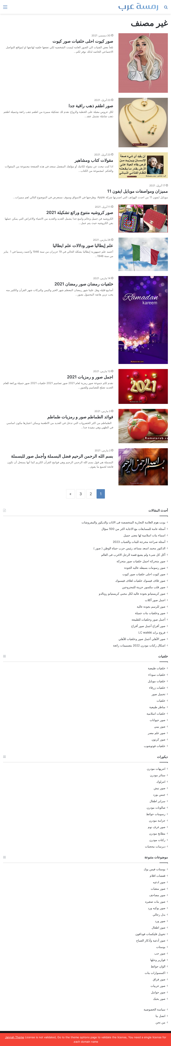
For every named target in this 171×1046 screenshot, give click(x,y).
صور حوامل (158, 992)
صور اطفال (158, 927)
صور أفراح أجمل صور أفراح (148, 626)
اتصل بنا (160, 1016)
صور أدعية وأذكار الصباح (150, 940)
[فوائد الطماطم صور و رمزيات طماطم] (143, 426)
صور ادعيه (159, 882)
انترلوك (160, 781)
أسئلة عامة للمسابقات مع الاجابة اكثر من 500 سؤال (133, 529)
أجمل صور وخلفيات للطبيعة (148, 619)
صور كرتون (158, 739)
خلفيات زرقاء (157, 687)
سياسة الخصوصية (154, 1009)
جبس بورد (159, 794)
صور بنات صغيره (155, 901)
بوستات (160, 947)
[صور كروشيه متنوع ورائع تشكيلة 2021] (143, 218)
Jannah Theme (14, 1037)
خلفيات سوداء (156, 674)
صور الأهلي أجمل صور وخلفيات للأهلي (141, 639)
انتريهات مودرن (156, 768)
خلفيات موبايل (156, 681)
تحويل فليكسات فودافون (150, 934)
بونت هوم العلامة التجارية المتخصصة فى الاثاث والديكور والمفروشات (123, 522)
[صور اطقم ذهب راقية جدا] (143, 122)
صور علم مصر (156, 733)
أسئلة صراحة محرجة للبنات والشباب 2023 (139, 541)
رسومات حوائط (155, 814)
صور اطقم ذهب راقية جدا (91, 105)
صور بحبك (159, 998)
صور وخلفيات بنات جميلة (150, 613)
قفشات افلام (157, 875)
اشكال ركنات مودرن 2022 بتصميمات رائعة (139, 645)
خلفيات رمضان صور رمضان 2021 (83, 283)
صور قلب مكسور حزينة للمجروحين (143, 587)
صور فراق (159, 979)
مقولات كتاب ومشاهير (94, 160)
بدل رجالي (159, 914)
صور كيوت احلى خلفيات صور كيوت (83, 41)
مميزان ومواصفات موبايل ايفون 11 (137, 191)
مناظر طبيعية (157, 707)
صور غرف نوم (156, 827)
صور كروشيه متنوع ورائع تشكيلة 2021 (79, 212)
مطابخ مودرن (157, 833)
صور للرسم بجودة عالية (151, 606)
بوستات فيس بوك (154, 869)
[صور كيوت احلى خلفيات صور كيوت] (143, 63)
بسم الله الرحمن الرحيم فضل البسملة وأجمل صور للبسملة (62, 456)
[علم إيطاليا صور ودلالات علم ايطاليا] (143, 254)
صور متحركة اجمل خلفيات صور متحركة (141, 561)
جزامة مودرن (157, 820)
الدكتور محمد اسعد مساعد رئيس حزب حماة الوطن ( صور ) (129, 548)
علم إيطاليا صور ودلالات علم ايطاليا (83, 245)
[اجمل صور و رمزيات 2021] (143, 386)
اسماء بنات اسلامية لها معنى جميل (144, 535)
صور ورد (160, 921)
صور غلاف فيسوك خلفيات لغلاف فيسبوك (140, 580)
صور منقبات (158, 888)
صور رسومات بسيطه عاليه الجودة (144, 567)
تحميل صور (158, 694)
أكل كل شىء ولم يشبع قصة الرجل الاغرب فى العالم (133, 554)
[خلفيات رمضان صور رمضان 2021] (143, 320)
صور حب (159, 953)
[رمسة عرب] (138, 7)
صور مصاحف (157, 895)
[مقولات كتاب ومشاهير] (143, 165)
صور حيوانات (157, 720)
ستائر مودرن (157, 775)
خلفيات (161, 700)
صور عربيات (158, 985)
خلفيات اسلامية (156, 713)
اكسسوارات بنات (155, 973)
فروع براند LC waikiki (151, 632)
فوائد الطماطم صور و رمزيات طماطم (80, 416)
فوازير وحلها (157, 960)
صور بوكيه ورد (156, 908)
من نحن (160, 1022)
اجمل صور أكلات (155, 600)
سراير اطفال (157, 801)
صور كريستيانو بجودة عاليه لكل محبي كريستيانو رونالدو (132, 593)
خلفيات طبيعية (156, 668)
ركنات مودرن (157, 840)
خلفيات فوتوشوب (154, 746)
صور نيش (159, 788)
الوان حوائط (158, 966)
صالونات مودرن (156, 807)
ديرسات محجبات (155, 846)
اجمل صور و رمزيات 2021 (90, 376)
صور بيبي (159, 726)
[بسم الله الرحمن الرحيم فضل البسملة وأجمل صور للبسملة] (143, 466)
